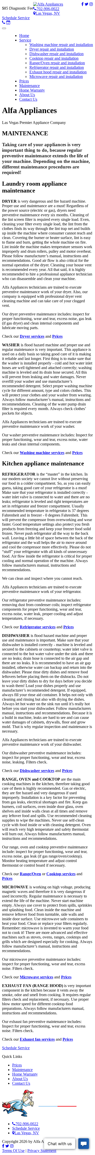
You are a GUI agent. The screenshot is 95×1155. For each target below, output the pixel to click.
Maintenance (22, 1069)
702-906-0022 (47, 9)
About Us (20, 1079)
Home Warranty (25, 1074)
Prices (17, 1065)
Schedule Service (16, 18)
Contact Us (21, 1083)
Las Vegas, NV (47, 13)
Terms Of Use (13, 1150)
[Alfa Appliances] (48, 4)
